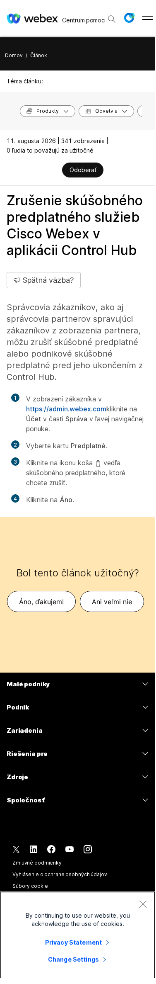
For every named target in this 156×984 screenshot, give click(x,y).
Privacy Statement (73, 942)
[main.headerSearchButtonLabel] (111, 16)
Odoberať (83, 169)
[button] (129, 18)
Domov (14, 55)
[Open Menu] (147, 18)
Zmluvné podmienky (37, 863)
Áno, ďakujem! (41, 602)
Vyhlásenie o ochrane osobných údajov (59, 874)
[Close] (143, 904)
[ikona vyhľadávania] (111, 19)
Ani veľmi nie (112, 602)
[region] (77, 935)
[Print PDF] (55, 170)
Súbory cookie (30, 886)
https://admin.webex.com (66, 409)
